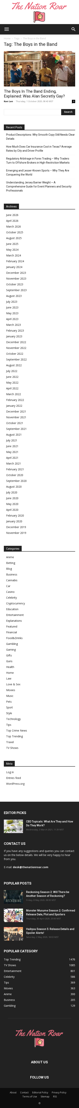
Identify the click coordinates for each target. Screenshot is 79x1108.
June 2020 (12, 498)
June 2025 (12, 244)
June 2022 (12, 377)
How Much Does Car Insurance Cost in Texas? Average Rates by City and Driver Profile (39, 148)
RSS (55, 1096)
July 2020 (11, 492)
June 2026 (12, 215)
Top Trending (14, 736)
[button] (6, 29)
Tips (8, 725)
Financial (11, 632)
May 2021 (12, 452)
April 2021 (12, 457)
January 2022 (14, 405)
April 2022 (12, 388)
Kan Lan (8, 101)
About (13, 1092)
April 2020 (12, 510)
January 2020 (14, 521)
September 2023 (16, 290)
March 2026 (13, 226)
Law (8, 678)
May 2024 (12, 249)
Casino (10, 592)
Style (9, 713)
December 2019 (16, 527)
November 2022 (16, 348)
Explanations (14, 620)
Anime (10, 557)
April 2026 (12, 221)
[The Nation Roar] (39, 12)
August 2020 (14, 486)
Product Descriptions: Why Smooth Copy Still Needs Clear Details (40, 136)
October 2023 (14, 284)
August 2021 (14, 434)
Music (9, 696)
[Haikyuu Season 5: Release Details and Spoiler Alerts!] (13, 934)
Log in (10, 772)
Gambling (12, 644)
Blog (9, 568)
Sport (9, 707)
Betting (10, 563)
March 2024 (13, 255)
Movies (10, 690)
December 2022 (16, 342)
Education (12, 609)
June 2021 (12, 446)
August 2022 (14, 365)
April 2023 (12, 319)
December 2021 (16, 411)
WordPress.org (15, 783)
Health (10, 667)
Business (11, 574)
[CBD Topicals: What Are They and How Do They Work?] (13, 826)
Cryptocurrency (15, 603)
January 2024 (14, 267)
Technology (13, 719)
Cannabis (11, 580)
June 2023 (12, 307)
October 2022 (14, 353)
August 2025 (14, 238)
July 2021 (11, 440)
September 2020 (16, 481)
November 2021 (16, 417)
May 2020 (12, 504)
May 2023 (12, 313)
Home (7, 38)
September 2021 (16, 429)
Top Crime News (16, 730)
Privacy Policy (59, 1092)
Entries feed (13, 778)
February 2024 (15, 261)
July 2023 (11, 301)
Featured (11, 626)
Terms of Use (29, 1096)
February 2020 (15, 515)
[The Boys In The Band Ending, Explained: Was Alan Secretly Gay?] (39, 69)
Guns (9, 661)
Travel (10, 742)
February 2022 (15, 400)
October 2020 (14, 475)
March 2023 (13, 325)
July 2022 (11, 371)
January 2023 (14, 336)
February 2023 (15, 330)
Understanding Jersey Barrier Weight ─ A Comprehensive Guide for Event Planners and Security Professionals (39, 186)
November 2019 (16, 533)
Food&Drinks (14, 638)
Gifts (9, 655)
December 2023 (16, 273)
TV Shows (12, 748)
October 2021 (14, 423)
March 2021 (13, 463)
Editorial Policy (40, 1092)
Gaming (11, 649)
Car (8, 586)
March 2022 (13, 394)
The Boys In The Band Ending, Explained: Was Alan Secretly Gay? (34, 93)
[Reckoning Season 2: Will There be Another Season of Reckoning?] (13, 897)
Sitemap (45, 1096)
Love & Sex (13, 684)
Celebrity (11, 597)
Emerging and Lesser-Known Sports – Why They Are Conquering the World (37, 172)
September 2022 (16, 359)
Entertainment (15, 615)
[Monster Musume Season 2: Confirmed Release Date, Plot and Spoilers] (13, 915)
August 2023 (14, 296)
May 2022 (12, 382)
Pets (9, 701)
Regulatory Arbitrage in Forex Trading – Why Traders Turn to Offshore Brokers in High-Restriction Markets (38, 160)
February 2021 (15, 469)
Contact (24, 1092)
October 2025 (14, 232)
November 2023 (16, 278)
